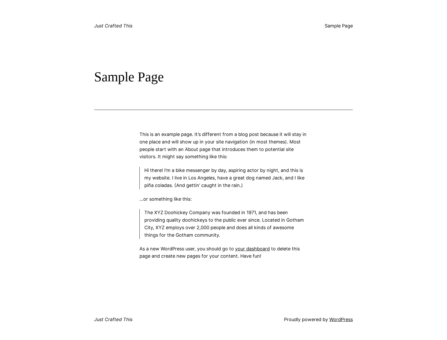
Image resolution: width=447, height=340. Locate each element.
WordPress (341, 319)
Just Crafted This (113, 25)
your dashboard (252, 248)
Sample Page (339, 25)
